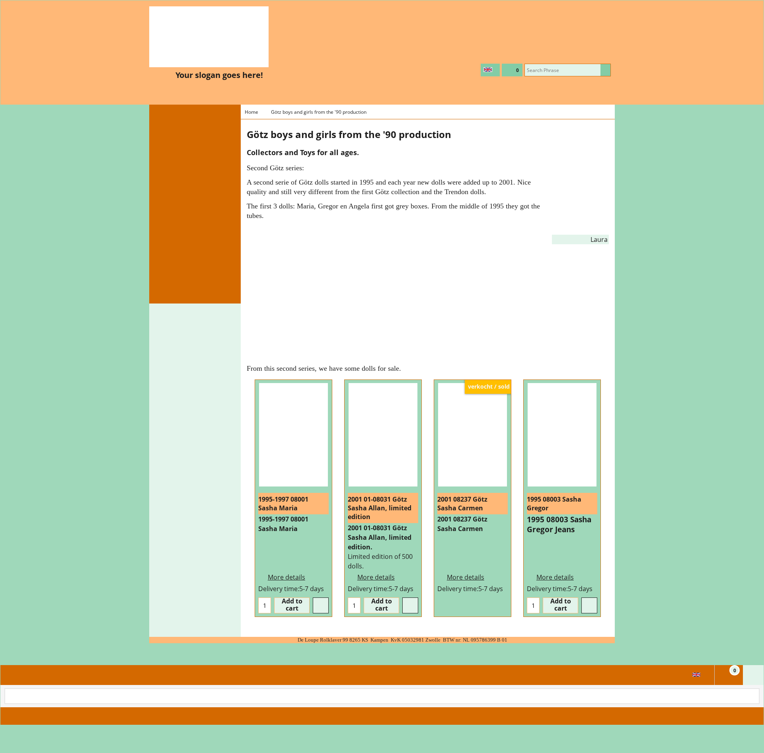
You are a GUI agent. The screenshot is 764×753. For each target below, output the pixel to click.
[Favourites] (320, 605)
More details (286, 577)
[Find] (605, 70)
